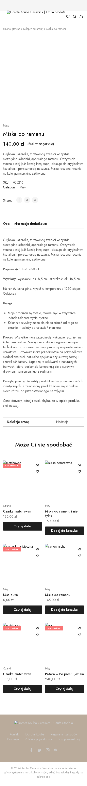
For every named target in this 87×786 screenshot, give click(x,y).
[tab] (7, 223)
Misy (6, 125)
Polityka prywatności (38, 739)
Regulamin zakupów (63, 734)
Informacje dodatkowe (30, 223)
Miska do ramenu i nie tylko (61, 513)
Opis (6, 223)
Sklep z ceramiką (33, 29)
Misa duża (10, 594)
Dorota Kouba (35, 734)
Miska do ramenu (57, 594)
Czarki (7, 506)
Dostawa (13, 739)
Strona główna (11, 29)
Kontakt (14, 734)
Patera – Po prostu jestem (64, 674)
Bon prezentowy (69, 739)
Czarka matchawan (17, 511)
